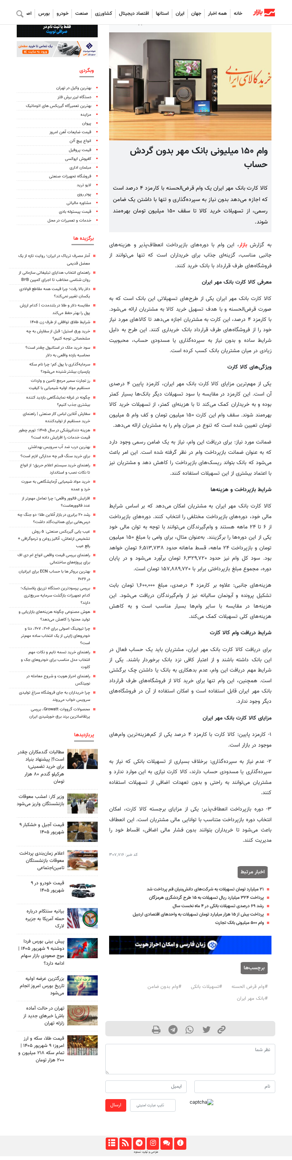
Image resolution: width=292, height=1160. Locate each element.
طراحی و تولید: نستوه (146, 1152)
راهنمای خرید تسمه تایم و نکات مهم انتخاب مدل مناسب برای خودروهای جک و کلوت (55, 659)
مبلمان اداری (80, 167)
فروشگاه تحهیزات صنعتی (70, 176)
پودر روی (84, 194)
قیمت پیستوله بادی (75, 212)
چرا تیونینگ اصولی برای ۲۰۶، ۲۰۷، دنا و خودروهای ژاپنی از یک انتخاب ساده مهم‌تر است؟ (55, 635)
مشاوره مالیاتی (79, 203)
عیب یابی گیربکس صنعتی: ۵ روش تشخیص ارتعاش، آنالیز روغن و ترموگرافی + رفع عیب (54, 538)
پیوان (86, 123)
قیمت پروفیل (80, 150)
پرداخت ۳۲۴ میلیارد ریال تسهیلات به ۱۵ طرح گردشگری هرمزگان (206, 897)
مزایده (86, 115)
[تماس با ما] (166, 1143)
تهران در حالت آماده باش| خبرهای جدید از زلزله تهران (43, 1016)
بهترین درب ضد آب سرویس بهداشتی (59, 447)
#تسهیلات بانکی (206, 987)
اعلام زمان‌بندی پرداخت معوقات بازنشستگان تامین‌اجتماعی (41, 861)
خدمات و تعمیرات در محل (69, 220)
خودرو (62, 14)
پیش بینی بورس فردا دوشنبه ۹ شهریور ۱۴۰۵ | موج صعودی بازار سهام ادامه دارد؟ (41, 952)
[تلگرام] (139, 1143)
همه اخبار (217, 14)
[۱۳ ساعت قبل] (82, 890)
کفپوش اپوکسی (78, 159)
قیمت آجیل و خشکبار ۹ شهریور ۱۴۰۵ (41, 828)
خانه (238, 14)
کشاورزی (103, 14)
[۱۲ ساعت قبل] (82, 832)
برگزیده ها (83, 239)
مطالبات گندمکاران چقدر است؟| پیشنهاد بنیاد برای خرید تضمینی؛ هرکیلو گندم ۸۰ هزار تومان (40, 766)
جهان (196, 14)
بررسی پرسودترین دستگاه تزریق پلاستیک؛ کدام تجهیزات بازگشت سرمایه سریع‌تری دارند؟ (55, 595)
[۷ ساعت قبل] (82, 860)
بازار (243, 245)
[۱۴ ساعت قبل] (82, 918)
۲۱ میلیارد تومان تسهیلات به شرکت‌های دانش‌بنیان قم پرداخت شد (205, 889)
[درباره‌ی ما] (180, 1143)
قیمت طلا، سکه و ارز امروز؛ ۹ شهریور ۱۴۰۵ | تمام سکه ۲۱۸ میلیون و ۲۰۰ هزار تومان (41, 1049)
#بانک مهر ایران (252, 998)
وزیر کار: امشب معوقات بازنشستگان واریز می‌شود (40, 800)
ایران (180, 14)
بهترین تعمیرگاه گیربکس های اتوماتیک (58, 106)
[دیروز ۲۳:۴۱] (82, 948)
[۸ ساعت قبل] (82, 1045)
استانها (162, 14)
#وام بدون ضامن (164, 987)
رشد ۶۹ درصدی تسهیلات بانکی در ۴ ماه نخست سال (218, 906)
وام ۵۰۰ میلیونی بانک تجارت (239, 922)
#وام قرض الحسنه (250, 987)
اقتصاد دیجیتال (134, 14)
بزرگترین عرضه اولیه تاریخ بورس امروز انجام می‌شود (42, 986)
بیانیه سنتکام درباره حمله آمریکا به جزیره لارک (44, 919)
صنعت (81, 14)
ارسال (115, 1105)
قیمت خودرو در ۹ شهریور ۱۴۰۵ (47, 886)
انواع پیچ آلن (80, 141)
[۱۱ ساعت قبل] (82, 759)
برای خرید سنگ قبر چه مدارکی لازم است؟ (55, 456)
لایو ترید (84, 185)
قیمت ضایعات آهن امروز (70, 132)
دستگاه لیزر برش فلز (74, 97)
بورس (44, 14)
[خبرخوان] (125, 1143)
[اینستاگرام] (152, 1143)
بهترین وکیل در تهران (73, 88)
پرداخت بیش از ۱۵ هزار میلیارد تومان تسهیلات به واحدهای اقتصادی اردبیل (198, 914)
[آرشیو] (111, 1143)
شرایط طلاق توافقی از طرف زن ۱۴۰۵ (60, 322)
